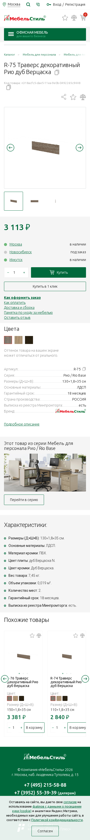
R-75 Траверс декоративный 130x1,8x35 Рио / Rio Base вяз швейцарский (18, 340)
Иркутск (16, 260)
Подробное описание (22, 424)
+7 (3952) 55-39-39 (45, 792)
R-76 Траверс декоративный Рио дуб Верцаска (22, 682)
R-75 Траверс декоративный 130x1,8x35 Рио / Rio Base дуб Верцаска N (8, 340)
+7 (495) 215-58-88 (45, 785)
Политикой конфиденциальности (57, 820)
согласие (70, 802)
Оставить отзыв (17, 318)
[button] (10, 147)
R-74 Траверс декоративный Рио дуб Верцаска (66, 682)
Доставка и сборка (19, 308)
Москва (16, 244)
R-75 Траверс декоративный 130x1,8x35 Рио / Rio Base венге (29, 340)
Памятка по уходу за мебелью (28, 313)
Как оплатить (15, 303)
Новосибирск (21, 252)
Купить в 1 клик (45, 286)
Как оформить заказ (22, 298)
